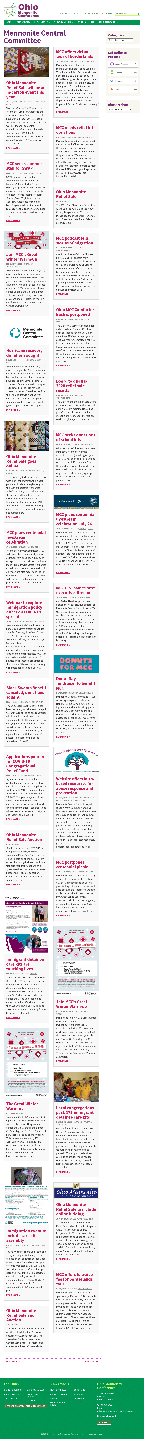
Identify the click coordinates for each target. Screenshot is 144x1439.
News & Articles (58, 1390)
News (8, 104)
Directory (23, 22)
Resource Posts (82, 1394)
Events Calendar (35, 1390)
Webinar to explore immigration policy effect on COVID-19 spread (24, 609)
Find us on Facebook (106, 1416)
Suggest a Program (93, 13)
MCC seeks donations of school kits (75, 437)
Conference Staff (13, 1398)
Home (9, 22)
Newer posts (92, 1361)
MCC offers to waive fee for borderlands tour (74, 1279)
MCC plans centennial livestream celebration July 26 (76, 519)
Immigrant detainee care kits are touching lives (25, 964)
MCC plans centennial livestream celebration (26, 537)
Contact (75, 13)
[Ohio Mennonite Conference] (22, 10)
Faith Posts (79, 1398)
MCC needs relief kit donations (74, 130)
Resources (41, 22)
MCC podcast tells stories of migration (74, 240)
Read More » (13, 148)
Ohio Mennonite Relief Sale (71, 194)
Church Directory (13, 1390)
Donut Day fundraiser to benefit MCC (75, 683)
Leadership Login (96, 1434)
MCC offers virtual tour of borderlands (74, 54)
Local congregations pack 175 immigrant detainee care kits (75, 1112)
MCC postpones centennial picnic (72, 864)
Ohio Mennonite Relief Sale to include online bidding (76, 1209)
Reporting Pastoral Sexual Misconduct (25, 1406)
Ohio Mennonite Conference (58, 1434)
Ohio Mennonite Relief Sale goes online (21, 461)
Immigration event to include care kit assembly (26, 1235)
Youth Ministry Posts (57, 1403)
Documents (79, 1390)
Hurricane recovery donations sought (24, 353)
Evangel (32, 102)
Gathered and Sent (104, 22)
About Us (63, 13)
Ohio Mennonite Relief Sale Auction (24, 837)
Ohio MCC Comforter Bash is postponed (75, 312)
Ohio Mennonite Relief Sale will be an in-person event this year (26, 89)
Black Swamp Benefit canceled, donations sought (26, 692)
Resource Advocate (65, 800)
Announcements (86, 61)
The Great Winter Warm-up (22, 1106)
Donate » (104, 1422)
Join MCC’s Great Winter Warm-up (22, 257)
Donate (109, 13)
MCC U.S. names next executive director (75, 590)
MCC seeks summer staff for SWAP (24, 166)
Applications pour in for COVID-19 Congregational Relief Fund (25, 763)
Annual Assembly (12, 1394)
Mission (40, 102)
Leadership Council (33, 1395)
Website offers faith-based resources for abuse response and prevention (75, 786)
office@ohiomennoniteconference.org (115, 1410)
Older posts (12, 1361)
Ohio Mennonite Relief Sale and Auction (21, 1315)
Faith (86, 1011)
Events (81, 22)
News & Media (62, 22)
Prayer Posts (57, 1398)
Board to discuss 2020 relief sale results (71, 385)
